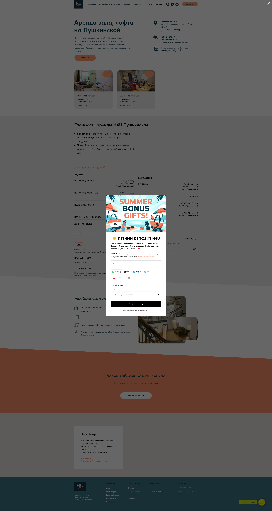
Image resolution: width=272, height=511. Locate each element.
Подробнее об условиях (145, 257)
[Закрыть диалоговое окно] (268, 3)
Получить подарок (119, 285)
